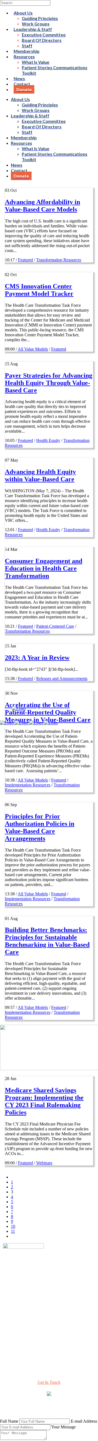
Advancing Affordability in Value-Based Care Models (42, 205)
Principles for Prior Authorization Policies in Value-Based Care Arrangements (39, 827)
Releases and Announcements (61, 678)
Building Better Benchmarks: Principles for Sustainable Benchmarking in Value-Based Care (47, 941)
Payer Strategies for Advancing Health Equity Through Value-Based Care (48, 383)
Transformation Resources (58, 259)
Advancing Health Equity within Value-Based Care (40, 475)
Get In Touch (49, 1382)
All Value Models (33, 349)
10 (13, 1226)
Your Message (63, 1427)
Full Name (9, 1421)
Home (49, 1298)
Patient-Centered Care (55, 626)
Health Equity (48, 440)
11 (13, 1231)
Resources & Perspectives (49, 1308)
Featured (25, 259)
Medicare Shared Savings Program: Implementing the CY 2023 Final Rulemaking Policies (44, 1101)
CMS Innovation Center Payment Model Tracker (39, 290)
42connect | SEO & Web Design (30, 1409)
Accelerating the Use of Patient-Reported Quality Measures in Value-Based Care (48, 712)
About (49, 1303)
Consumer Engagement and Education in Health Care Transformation (43, 568)
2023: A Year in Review (37, 657)
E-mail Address (84, 1421)
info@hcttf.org (49, 1347)
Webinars (44, 1163)
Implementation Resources (27, 785)
